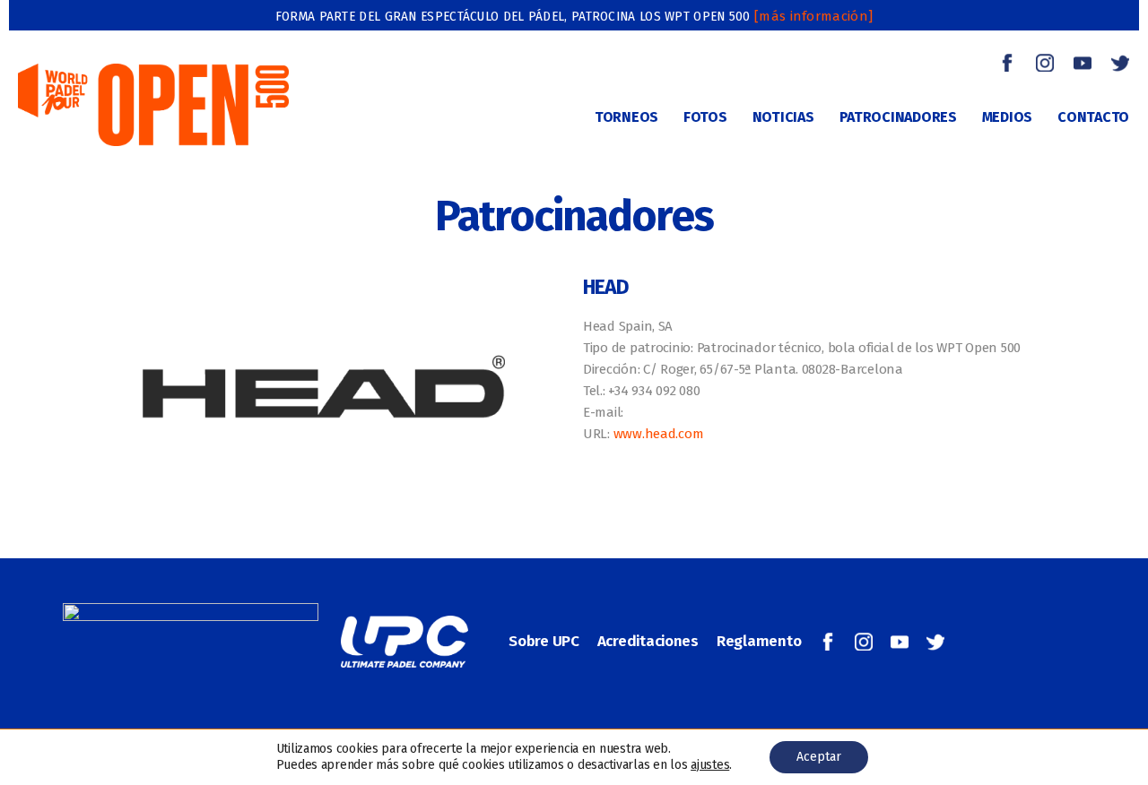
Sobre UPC (544, 641)
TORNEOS (626, 116)
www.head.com (658, 434)
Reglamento (759, 641)
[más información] (813, 16)
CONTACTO (1093, 116)
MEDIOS (1007, 116)
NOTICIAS (783, 116)
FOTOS (705, 116)
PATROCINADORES (898, 116)
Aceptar (818, 756)
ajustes (710, 764)
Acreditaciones (648, 641)
